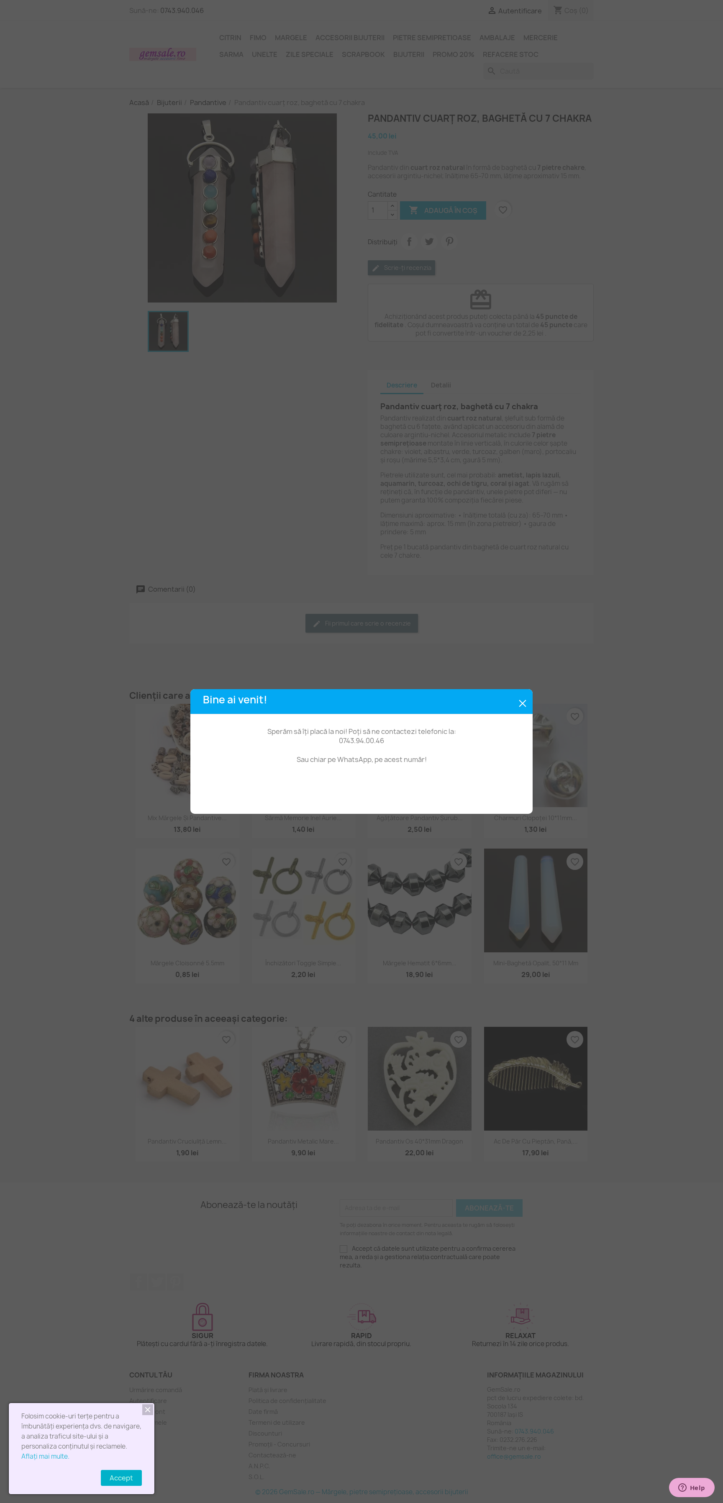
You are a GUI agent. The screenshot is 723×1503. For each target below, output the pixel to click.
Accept (121, 1477)
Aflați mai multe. (45, 1456)
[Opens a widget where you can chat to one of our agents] (692, 1488)
